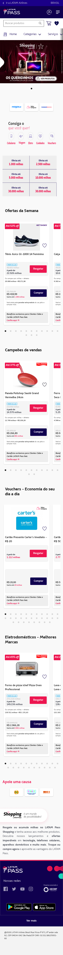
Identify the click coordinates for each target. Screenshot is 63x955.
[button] (31, 88)
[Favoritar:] (44, 245)
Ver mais (31, 920)
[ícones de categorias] (11, 136)
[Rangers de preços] (16, 162)
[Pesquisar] (40, 23)
